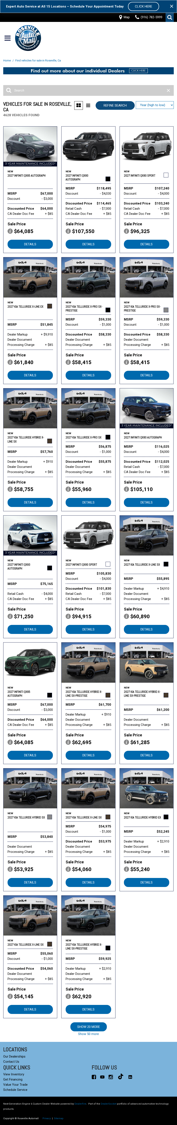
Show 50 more (88, 1034)
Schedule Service (15, 1090)
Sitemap (58, 1118)
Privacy (47, 1118)
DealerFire (80, 1103)
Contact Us (11, 1062)
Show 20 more (88, 1027)
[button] (170, 17)
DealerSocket (108, 1103)
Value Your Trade (15, 1085)
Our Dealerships (14, 1056)
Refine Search (115, 105)
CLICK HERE (143, 6)
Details (30, 244)
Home (7, 60)
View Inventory (13, 1074)
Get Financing (12, 1079)
